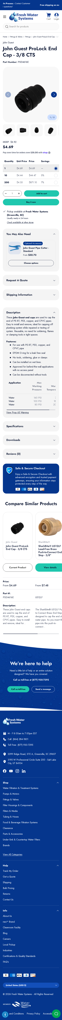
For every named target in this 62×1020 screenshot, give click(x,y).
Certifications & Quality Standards (19, 956)
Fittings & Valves (16, 36)
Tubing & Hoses (11, 816)
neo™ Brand (9, 921)
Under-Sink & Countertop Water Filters (21, 839)
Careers (7, 939)
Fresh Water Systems (22, 994)
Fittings (28, 36)
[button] (48, 16)
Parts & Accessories (13, 834)
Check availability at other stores (20, 222)
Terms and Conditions (13, 1013)
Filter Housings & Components (18, 805)
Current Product (17, 567)
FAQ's (6, 961)
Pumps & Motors (11, 793)
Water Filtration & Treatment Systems (20, 788)
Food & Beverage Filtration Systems (20, 822)
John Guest (8, 42)
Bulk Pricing (8, 888)
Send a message (43, 689)
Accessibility (49, 1013)
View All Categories (12, 854)
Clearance (8, 828)
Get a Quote (9, 876)
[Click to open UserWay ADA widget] (5, 1014)
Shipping (7, 882)
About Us (7, 916)
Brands (6, 845)
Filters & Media (10, 811)
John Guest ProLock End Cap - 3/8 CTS (17, 547)
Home (5, 36)
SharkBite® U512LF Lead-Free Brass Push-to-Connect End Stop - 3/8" (50, 550)
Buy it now (31, 202)
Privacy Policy (33, 1013)
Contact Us (8, 899)
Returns (6, 894)
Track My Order (10, 871)
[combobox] (31, 26)
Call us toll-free (18, 689)
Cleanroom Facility (11, 927)
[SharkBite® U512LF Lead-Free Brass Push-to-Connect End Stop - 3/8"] (50, 526)
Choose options (31, 263)
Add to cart (41, 193)
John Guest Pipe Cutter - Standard (36, 249)
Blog (5, 933)
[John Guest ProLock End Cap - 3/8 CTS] (17, 526)
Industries (7, 950)
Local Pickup (9, 944)
